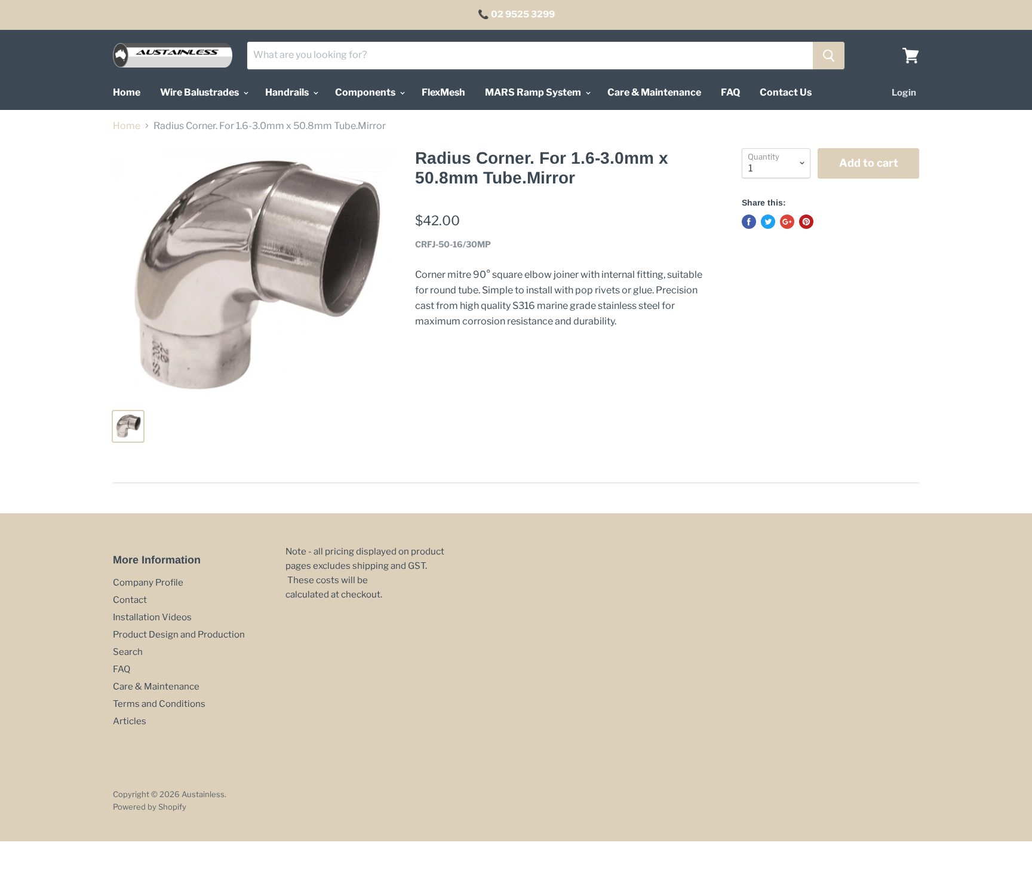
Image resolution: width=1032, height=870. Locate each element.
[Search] (828, 55)
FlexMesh (443, 92)
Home (126, 92)
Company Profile (148, 582)
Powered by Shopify (149, 806)
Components (366, 92)
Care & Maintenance (654, 92)
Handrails (288, 92)
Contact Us (786, 92)
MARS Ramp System (534, 92)
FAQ (730, 92)
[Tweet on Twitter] (768, 222)
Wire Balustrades (200, 92)
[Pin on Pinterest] (806, 222)
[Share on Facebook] (749, 222)
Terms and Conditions (159, 704)
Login (904, 92)
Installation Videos (152, 617)
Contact (130, 600)
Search (128, 652)
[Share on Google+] (787, 222)
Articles (129, 721)
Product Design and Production (179, 634)
